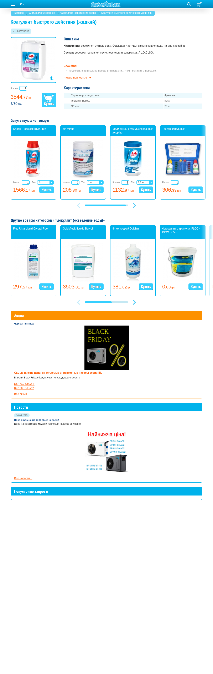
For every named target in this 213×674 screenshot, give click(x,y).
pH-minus (68, 128)
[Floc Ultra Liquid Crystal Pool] (33, 280)
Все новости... (23, 478)
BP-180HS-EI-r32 (24, 388)
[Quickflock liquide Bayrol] (83, 280)
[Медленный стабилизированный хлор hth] (133, 177)
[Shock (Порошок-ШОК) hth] (33, 177)
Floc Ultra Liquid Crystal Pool (30, 228)
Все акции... (21, 394)
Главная (19, 12)
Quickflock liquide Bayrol (78, 228)
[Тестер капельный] (182, 177)
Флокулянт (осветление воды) (78, 12)
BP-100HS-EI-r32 (24, 384)
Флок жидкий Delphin (126, 228)
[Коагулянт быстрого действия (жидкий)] (33, 60)
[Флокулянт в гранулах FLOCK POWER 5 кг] (182, 280)
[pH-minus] (83, 177)
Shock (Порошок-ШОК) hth (29, 128)
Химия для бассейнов (42, 12)
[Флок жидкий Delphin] (133, 280)
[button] (134, 205)
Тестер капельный (173, 128)
